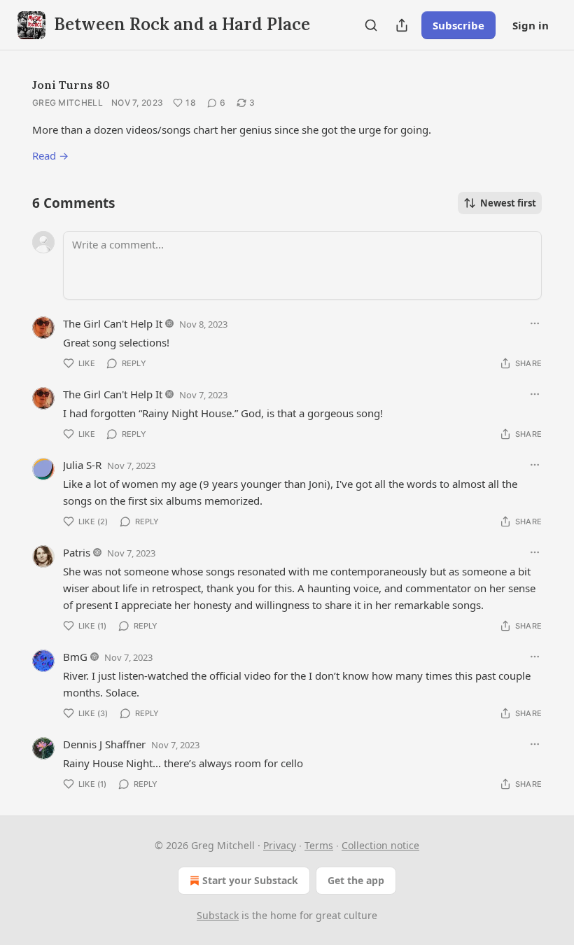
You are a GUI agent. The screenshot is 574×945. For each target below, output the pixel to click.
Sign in (530, 25)
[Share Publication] (402, 25)
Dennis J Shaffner (104, 744)
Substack (218, 915)
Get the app (356, 880)
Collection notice (380, 845)
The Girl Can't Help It (112, 323)
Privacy (279, 845)
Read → (50, 155)
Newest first (508, 203)
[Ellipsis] (535, 323)
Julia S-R (82, 465)
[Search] (371, 25)
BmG (75, 657)
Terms (318, 845)
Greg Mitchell (67, 102)
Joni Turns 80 (71, 85)
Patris (76, 552)
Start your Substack (250, 880)
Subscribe (458, 25)
